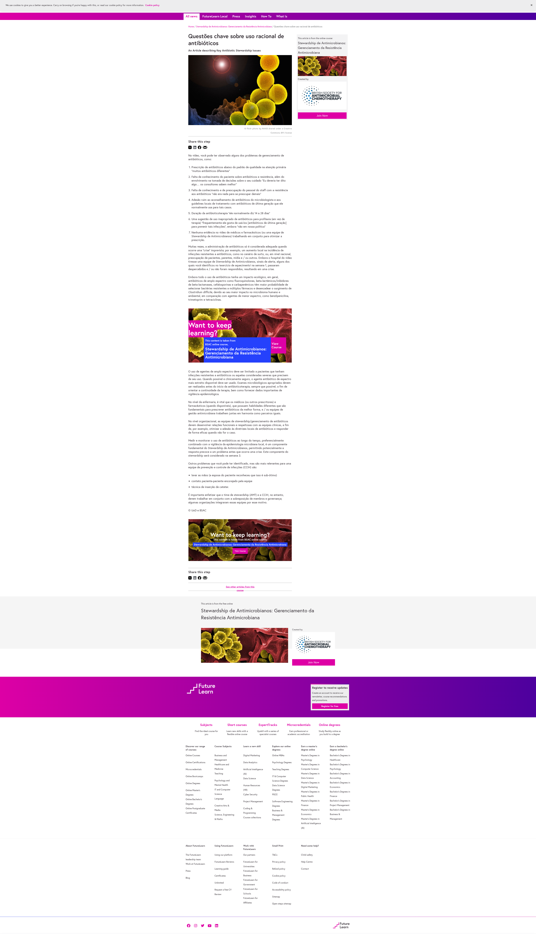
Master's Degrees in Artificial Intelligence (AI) (311, 823)
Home (191, 26)
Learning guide (221, 868)
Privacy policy (278, 861)
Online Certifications (195, 762)
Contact (305, 868)
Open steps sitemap (281, 903)
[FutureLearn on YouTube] (209, 925)
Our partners (249, 854)
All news (192, 16)
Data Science (249, 778)
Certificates (220, 875)
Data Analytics (250, 762)
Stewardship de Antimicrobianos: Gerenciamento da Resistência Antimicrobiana (234, 26)
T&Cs (274, 854)
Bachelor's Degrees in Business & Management (340, 814)
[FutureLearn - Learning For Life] (341, 925)
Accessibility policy (281, 889)
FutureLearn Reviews (224, 861)
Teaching (219, 773)
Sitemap (276, 896)
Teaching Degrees (280, 769)
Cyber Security (250, 794)
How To (266, 16)
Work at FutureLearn (195, 863)
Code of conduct (280, 882)
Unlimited (219, 882)
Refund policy (278, 868)
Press (236, 16)
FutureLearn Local (215, 16)
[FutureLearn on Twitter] (202, 925)
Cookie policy (278, 875)
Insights (250, 16)
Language (219, 798)
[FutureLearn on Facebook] (189, 925)
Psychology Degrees (282, 762)
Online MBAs (278, 755)
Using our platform (223, 854)
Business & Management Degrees (278, 815)
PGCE (275, 794)
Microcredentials (194, 769)
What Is (281, 16)
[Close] (531, 5)
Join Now (322, 115)
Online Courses (193, 755)
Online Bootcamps (194, 776)
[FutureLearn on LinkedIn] (216, 925)
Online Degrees (193, 783)
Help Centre (307, 861)
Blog (188, 877)
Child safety (307, 854)
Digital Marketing (251, 755)
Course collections (252, 817)
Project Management (253, 801)
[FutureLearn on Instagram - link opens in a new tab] (195, 925)
